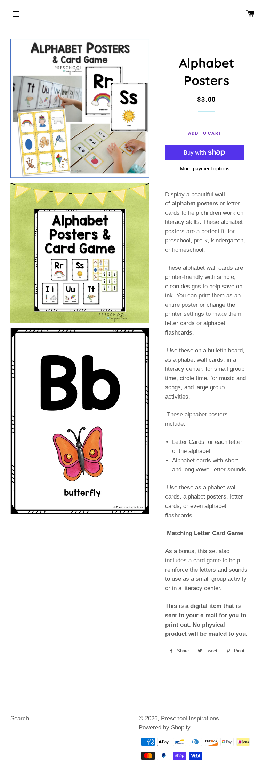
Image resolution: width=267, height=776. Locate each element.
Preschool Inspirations (190, 718)
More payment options (204, 168)
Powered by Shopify (165, 727)
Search (19, 718)
